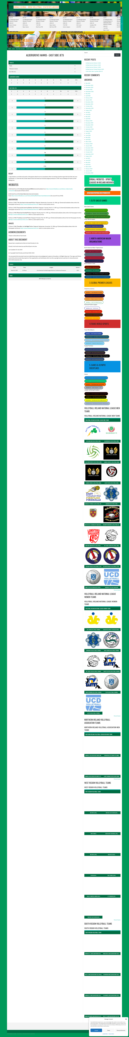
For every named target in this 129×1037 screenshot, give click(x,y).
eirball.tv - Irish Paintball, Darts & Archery (95, 381)
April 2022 (88, 95)
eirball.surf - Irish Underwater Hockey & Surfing (97, 340)
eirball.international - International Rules (95, 229)
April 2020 (88, 139)
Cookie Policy (105, 1033)
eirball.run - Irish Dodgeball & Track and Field (96, 393)
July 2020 (88, 133)
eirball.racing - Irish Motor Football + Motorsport (97, 403)
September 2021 (90, 108)
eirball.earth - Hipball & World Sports (94, 343)
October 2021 (89, 106)
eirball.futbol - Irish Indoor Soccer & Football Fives (97, 277)
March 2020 (88, 141)
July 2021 (88, 112)
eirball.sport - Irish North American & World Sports (97, 189)
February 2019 (89, 168)
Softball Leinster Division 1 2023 (93, 67)
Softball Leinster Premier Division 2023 (95, 69)
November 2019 (89, 150)
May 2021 (88, 116)
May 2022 (88, 93)
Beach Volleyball (61, 49)
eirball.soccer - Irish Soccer (92, 308)
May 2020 (88, 137)
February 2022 (89, 97)
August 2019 (89, 156)
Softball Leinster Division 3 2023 (93, 63)
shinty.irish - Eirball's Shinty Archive (94, 226)
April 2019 (88, 164)
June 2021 (88, 114)
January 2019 (89, 170)
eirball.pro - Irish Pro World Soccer (94, 302)
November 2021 (89, 104)
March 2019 (88, 166)
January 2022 (89, 99)
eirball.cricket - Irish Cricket (92, 318)
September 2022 (90, 91)
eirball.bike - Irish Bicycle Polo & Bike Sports (96, 400)
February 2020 (89, 143)
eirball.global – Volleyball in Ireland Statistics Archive (56, 40)
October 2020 (89, 127)
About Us (87, 49)
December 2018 (89, 173)
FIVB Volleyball (40, 49)
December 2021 (89, 102)
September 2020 (90, 129)
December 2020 (89, 122)
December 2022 (89, 85)
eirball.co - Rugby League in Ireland (94, 299)
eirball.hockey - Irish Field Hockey (93, 314)
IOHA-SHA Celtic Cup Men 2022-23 (94, 71)
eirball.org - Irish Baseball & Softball (94, 261)
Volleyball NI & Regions (50, 49)
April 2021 (88, 118)
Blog (13, 49)
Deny (108, 1030)
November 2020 (89, 125)
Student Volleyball (30, 49)
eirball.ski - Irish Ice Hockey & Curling (94, 257)
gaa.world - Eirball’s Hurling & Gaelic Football (96, 210)
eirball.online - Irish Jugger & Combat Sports (96, 377)
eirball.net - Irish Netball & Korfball (94, 292)
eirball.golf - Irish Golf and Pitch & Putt (95, 352)
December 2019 (89, 147)
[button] (126, 1019)
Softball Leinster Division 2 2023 (93, 65)
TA (60, 80)
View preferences (121, 1030)
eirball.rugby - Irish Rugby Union (93, 311)
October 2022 (89, 89)
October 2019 (89, 152)
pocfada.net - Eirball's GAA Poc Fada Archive (96, 223)
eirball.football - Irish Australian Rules (94, 295)
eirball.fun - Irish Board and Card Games (95, 384)
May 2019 (88, 162)
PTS (76, 80)
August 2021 (89, 110)
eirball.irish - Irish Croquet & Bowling (94, 359)
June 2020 (88, 135)
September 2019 (90, 154)
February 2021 (89, 120)
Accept (96, 1030)
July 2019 (88, 158)
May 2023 (88, 83)
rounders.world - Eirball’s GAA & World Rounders (97, 216)
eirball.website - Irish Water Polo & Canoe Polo (97, 336)
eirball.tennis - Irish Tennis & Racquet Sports (96, 349)
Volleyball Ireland (20, 49)
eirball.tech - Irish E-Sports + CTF (93, 387)
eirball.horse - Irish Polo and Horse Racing (95, 397)
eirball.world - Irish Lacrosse (92, 267)
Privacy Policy (111, 1033)
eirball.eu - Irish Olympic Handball (93, 333)
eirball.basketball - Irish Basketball (94, 254)
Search (86, 52)
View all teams (117, 590)
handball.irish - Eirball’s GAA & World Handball (96, 213)
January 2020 (89, 145)
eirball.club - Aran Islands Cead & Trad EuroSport (97, 232)
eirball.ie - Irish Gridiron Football (93, 251)
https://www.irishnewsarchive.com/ (29, 204)
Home (10, 49)
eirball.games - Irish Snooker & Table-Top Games (97, 356)
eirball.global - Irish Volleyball (92, 270)
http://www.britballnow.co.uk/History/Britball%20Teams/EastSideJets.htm (31, 195)
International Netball (79, 49)
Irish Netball (69, 49)
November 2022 (89, 87)
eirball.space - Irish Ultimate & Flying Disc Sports (97, 273)
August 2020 (89, 131)
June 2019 (88, 160)
